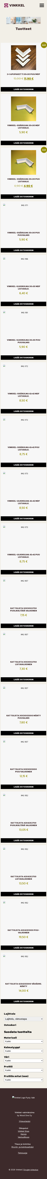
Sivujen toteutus (30, 1169)
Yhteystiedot (24, 1121)
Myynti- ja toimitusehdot (23, 1146)
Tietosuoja (22, 1152)
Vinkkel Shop (23, 1131)
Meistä (23, 1134)
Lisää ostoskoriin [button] (23, 89)
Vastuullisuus (23, 1137)
